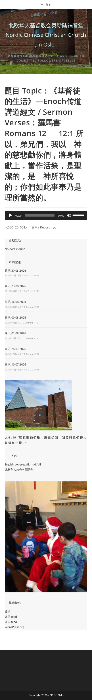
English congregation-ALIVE (23, 464)
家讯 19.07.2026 (15, 364)
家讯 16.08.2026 (15, 302)
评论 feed (11, 622)
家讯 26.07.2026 (15, 349)
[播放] (10, 215)
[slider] (79, 215)
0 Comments (31, 275)
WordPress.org (14, 627)
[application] (46, 215)
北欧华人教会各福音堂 (19, 469)
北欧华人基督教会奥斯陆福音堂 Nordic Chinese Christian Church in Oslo (46, 34)
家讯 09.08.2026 (15, 317)
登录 (7, 611)
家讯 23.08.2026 (15, 286)
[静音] (69, 215)
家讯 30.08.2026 (15, 270)
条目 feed (11, 617)
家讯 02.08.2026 (15, 333)
